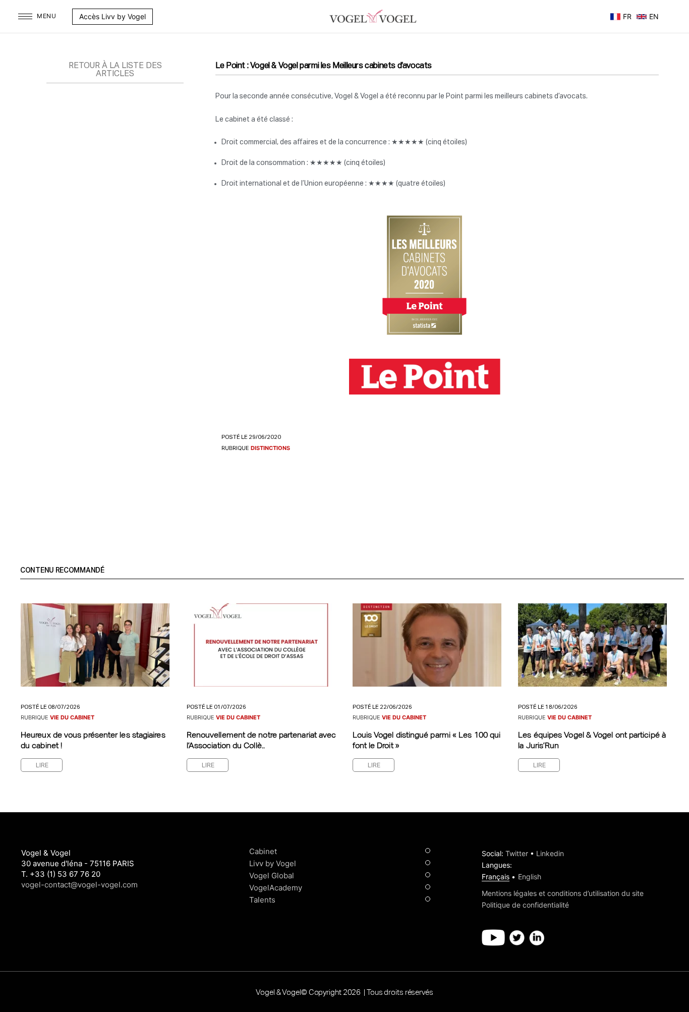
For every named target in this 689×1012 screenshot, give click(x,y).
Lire (42, 766)
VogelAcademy (275, 887)
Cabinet (263, 851)
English (529, 876)
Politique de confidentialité (525, 905)
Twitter (516, 853)
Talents (262, 900)
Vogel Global (271, 875)
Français (495, 876)
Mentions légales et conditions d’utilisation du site (563, 893)
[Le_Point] (424, 375)
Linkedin (550, 853)
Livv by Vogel (272, 863)
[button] (158, 17)
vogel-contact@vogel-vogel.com (79, 884)
